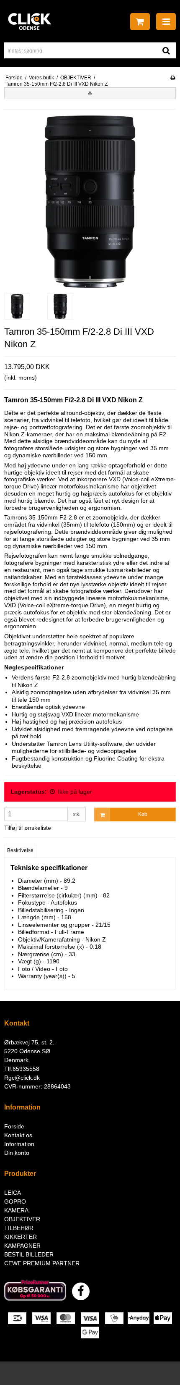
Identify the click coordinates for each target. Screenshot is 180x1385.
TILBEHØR (18, 1228)
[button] (90, 93)
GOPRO (15, 1201)
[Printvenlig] (173, 78)
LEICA (12, 1192)
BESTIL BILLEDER (29, 1254)
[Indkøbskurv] (140, 21)
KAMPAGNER (22, 1245)
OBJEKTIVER (22, 1219)
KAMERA (16, 1210)
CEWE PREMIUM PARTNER (42, 1263)
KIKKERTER (20, 1236)
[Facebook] (81, 1291)
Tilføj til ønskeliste (27, 827)
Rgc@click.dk (22, 1077)
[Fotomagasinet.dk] (29, 21)
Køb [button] (142, 814)
